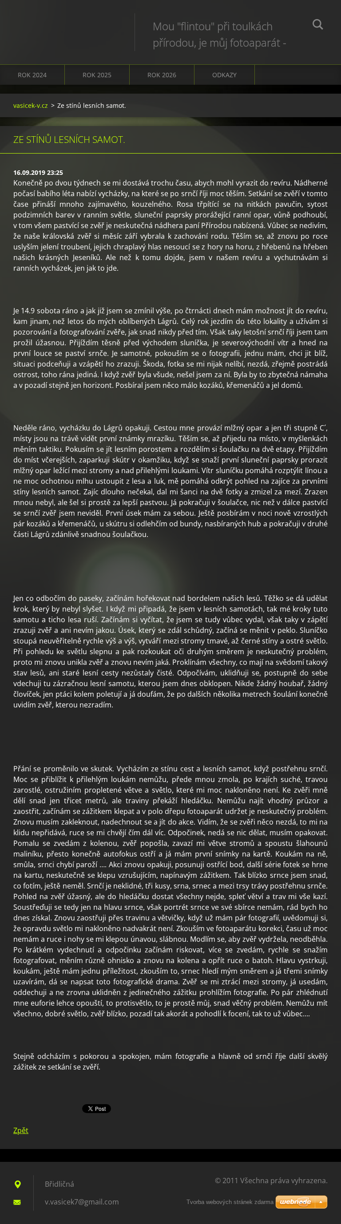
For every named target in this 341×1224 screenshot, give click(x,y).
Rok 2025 (97, 75)
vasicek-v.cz (30, 105)
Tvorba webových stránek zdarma (230, 1202)
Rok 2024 (32, 75)
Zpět (20, 1130)
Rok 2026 (161, 75)
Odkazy (224, 75)
